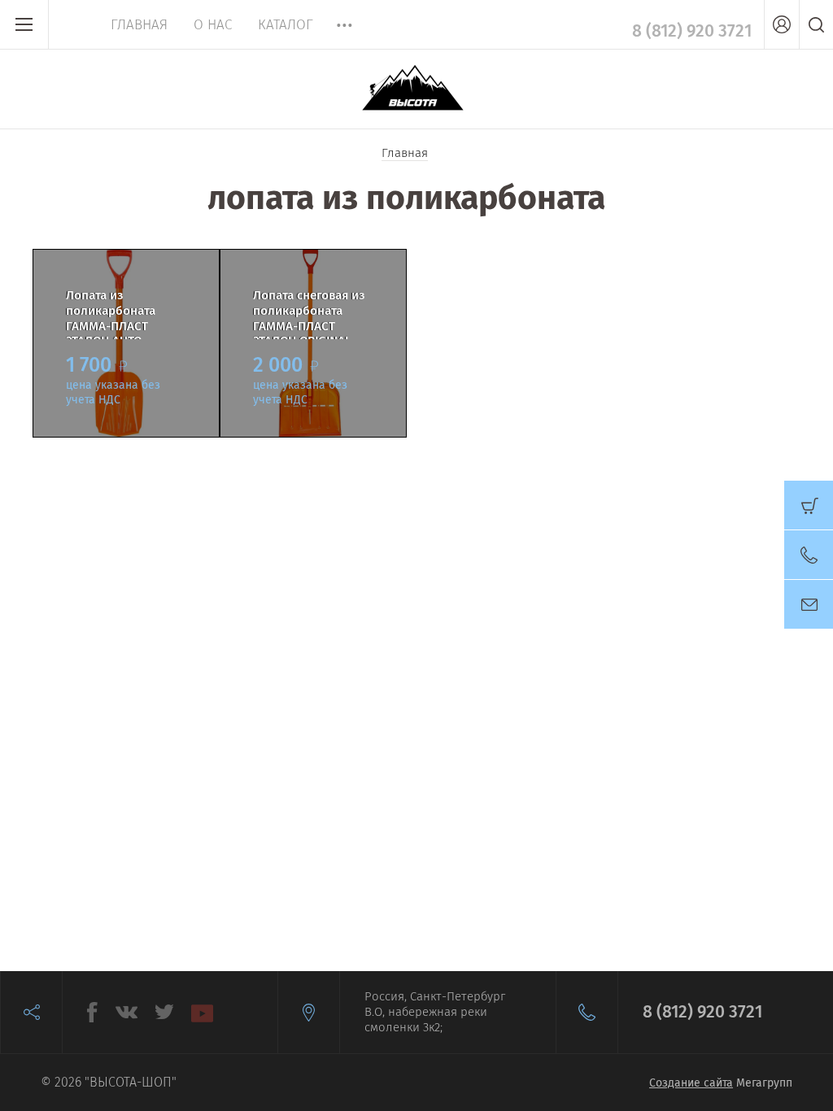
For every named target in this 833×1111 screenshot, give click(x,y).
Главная (139, 24)
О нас (213, 24)
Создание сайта (691, 1083)
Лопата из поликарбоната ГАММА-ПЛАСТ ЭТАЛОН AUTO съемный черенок (117, 313)
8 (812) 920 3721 (692, 30)
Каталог (285, 24)
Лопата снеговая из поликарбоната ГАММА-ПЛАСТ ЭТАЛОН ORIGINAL (308, 313)
